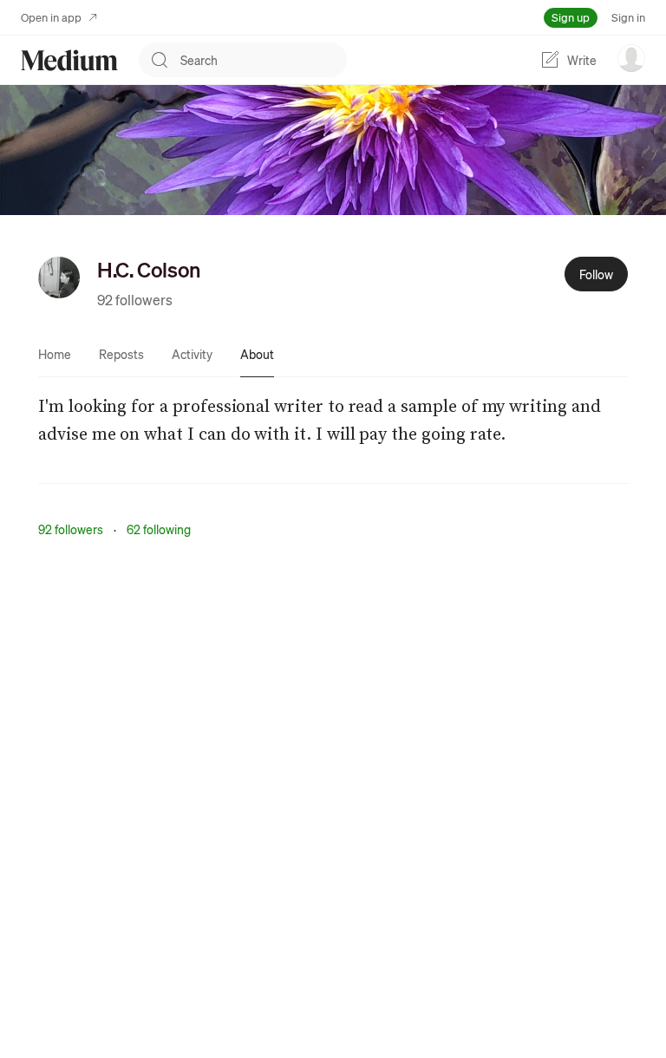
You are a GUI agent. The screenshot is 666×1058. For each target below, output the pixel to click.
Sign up (571, 17)
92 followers (135, 300)
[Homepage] (69, 60)
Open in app (51, 17)
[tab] (54, 353)
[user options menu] (631, 58)
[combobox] (263, 59)
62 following (159, 529)
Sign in (628, 17)
